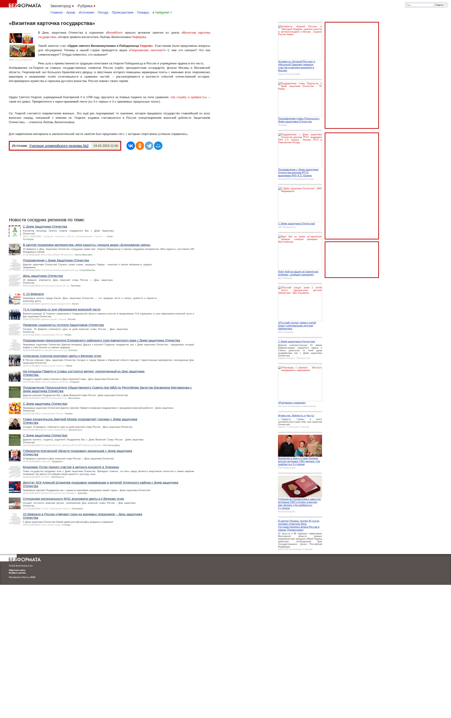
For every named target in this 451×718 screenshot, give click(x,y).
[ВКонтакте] (130, 145)
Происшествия (123, 12)
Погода (103, 12)
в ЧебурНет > (162, 12)
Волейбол (114, 32)
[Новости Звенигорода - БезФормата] (21, 4)
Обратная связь (17, 570)
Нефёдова (139, 37)
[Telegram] (149, 145)
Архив (70, 12)
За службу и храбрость (188, 97)
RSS (33, 577)
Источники (86, 12)
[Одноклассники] (140, 145)
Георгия (145, 46)
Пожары (143, 12)
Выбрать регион (17, 573)
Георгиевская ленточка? (147, 50)
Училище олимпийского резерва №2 (59, 146)
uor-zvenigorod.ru (23, 60)
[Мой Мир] (158, 145)
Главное (56, 12)
